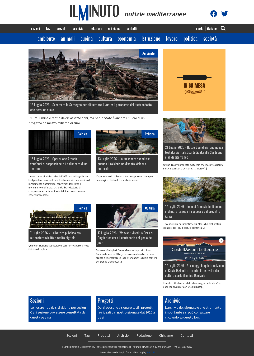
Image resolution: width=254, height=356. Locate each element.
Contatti (131, 28)
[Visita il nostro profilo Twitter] (224, 14)
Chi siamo (114, 28)
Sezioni (35, 28)
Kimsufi (151, 352)
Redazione (96, 28)
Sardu (199, 28)
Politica (190, 38)
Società (210, 38)
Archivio (78, 28)
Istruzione (151, 38)
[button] (223, 28)
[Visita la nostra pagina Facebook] (213, 14)
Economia (127, 38)
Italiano (212, 28)
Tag (48, 28)
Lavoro (172, 38)
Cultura (105, 38)
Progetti (62, 28)
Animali (68, 38)
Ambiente (46, 38)
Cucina (87, 38)
